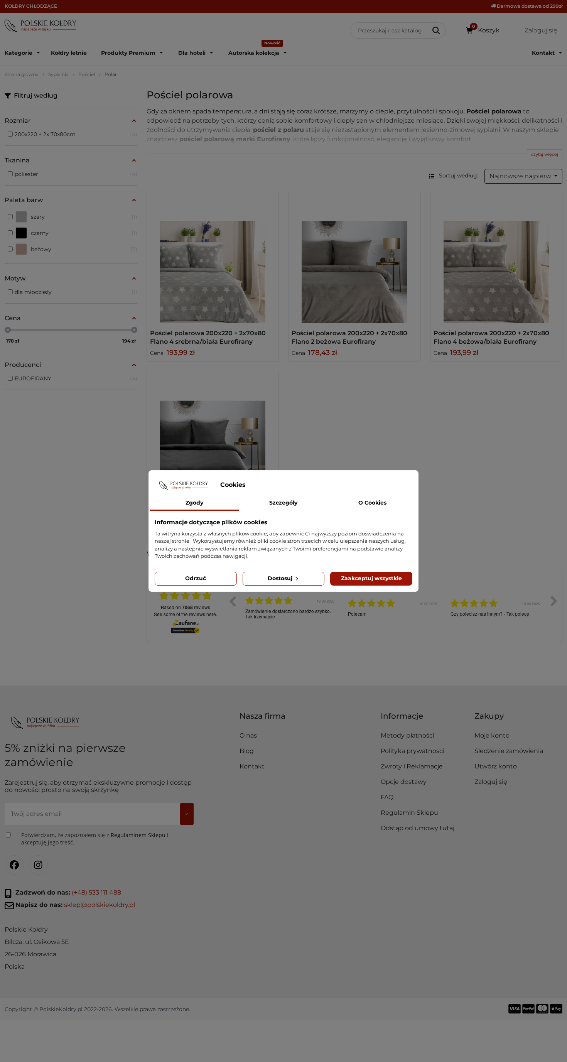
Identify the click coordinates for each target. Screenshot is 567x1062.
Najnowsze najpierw (521, 176)
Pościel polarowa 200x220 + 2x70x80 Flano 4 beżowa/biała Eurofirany (491, 337)
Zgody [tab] (194, 502)
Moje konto (492, 735)
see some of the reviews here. (185, 614)
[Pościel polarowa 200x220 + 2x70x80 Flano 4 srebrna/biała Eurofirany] (213, 257)
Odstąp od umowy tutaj (417, 828)
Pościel (86, 74)
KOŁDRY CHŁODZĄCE (31, 6)
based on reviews (185, 607)
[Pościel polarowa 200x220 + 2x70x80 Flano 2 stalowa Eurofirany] (213, 437)
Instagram (38, 865)
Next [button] (553, 601)
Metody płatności (407, 735)
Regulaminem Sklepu (138, 835)
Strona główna (22, 74)
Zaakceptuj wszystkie (371, 578)
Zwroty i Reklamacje (412, 766)
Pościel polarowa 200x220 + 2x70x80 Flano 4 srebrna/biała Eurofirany (208, 337)
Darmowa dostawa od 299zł (529, 6)
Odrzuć (195, 578)
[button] (425, 719)
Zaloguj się (490, 781)
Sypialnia (58, 74)
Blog (247, 751)
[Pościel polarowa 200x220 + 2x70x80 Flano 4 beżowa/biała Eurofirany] (496, 257)
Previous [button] (232, 601)
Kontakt (252, 766)
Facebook (14, 865)
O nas (248, 735)
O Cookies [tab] (372, 502)
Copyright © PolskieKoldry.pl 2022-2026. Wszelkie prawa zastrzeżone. (97, 1009)
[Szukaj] (437, 30)
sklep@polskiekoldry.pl (99, 904)
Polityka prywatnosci (412, 751)
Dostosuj (281, 578)
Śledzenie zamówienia (508, 751)
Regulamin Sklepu (409, 812)
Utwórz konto (495, 766)
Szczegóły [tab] (283, 502)
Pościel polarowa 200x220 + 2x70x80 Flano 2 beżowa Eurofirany (349, 337)
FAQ (387, 797)
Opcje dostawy (404, 781)
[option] (291, 607)
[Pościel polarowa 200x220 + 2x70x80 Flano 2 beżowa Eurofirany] (354, 257)
